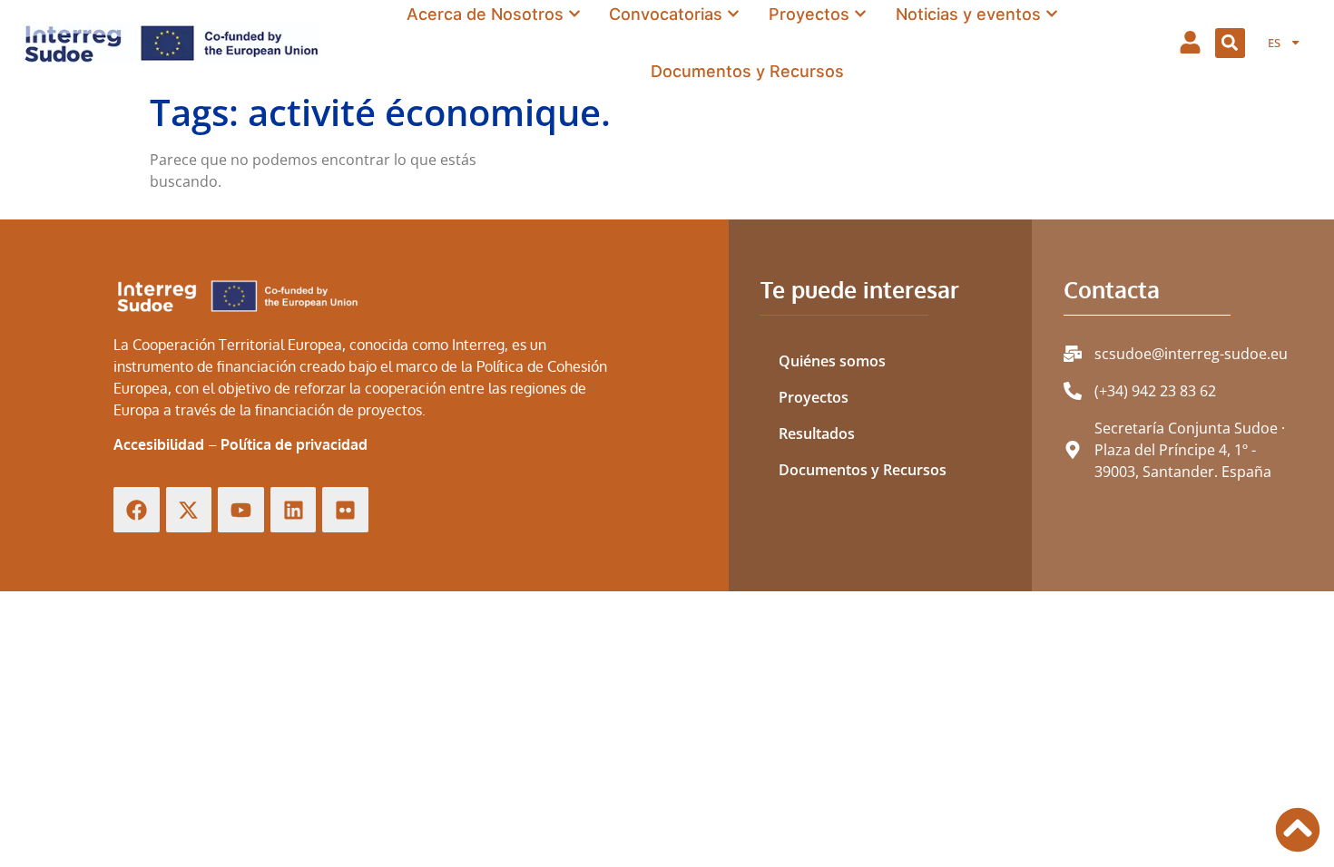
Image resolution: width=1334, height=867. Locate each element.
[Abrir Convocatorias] (733, 13)
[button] (1230, 43)
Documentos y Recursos (863, 470)
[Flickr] (345, 510)
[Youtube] (241, 510)
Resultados (817, 433)
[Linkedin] (293, 510)
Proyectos (813, 397)
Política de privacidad (294, 444)
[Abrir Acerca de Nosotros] (574, 13)
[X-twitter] (189, 510)
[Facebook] (136, 510)
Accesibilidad (158, 444)
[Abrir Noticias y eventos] (1051, 13)
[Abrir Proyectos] (860, 13)
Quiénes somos (832, 361)
